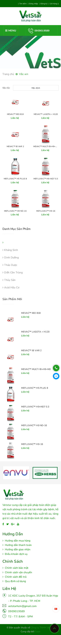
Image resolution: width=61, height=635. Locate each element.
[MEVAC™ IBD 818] (10, 319)
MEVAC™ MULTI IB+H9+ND (45, 146)
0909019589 (16, 611)
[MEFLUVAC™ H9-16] (10, 451)
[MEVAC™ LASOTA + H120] (10, 338)
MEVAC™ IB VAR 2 (15, 146)
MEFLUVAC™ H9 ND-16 (15, 211)
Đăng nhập (33, 3)
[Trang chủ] (30, 16)
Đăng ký (44, 3)
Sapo (37, 631)
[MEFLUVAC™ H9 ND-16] (10, 432)
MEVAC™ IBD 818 (15, 114)
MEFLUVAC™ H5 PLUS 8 (15, 178)
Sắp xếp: (6, 88)
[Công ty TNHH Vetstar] (30, 496)
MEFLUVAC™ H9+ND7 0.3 (46, 178)
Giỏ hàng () (54, 3)
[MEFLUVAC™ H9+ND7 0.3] (10, 413)
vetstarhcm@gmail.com (22, 606)
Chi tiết (15, 102)
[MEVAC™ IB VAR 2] (10, 357)
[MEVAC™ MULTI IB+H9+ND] (10, 376)
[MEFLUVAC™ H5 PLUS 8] (10, 394)
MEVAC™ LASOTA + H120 (46, 114)
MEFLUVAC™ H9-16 (45, 211)
